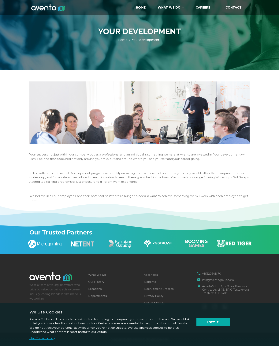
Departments (97, 296)
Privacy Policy (153, 296)
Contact (233, 7)
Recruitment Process (159, 289)
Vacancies (151, 275)
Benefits (150, 282)
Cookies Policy (154, 303)
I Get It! (213, 322)
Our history (96, 282)
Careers (203, 7)
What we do (169, 7)
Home (141, 7)
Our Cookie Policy (42, 338)
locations (95, 289)
